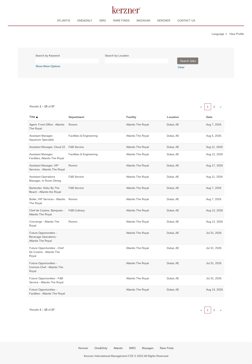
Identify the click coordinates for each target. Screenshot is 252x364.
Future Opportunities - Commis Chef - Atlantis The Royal (46, 267)
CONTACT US (186, 20)
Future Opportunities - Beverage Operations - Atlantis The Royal (43, 236)
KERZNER (163, 20)
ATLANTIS (63, 20)
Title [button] (32, 116)
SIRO (102, 20)
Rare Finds (167, 348)
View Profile (236, 33)
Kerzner (83, 348)
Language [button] (218, 33)
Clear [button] (181, 67)
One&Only (100, 348)
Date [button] (209, 117)
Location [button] (173, 117)
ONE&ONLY (84, 20)
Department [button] (76, 117)
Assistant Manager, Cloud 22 (47, 147)
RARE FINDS (121, 20)
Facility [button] (131, 117)
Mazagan (148, 348)
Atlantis (118, 348)
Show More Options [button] (48, 66)
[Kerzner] (126, 10)
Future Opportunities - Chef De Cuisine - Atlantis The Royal (46, 251)
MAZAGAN (143, 20)
